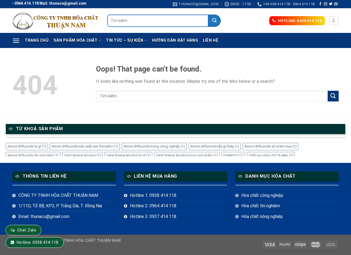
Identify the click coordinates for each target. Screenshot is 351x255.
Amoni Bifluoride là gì (26, 146)
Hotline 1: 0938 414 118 (153, 195)
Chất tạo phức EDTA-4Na (271, 155)
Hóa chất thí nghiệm (260, 205)
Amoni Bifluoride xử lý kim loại (270, 146)
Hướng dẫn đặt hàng (175, 40)
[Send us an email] (336, 4)
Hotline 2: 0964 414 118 (153, 205)
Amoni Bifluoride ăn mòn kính (33, 155)
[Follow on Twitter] (330, 4)
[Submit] (214, 21)
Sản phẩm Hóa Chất (75, 40)
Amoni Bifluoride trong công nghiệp (154, 146)
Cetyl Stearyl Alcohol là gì (128, 155)
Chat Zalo (26, 230)
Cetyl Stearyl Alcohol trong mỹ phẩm (187, 155)
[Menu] (16, 40)
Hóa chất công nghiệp (262, 195)
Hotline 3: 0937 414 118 (153, 216)
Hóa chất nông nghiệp (262, 216)
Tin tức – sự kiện (124, 40)
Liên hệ (210, 40)
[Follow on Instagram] (325, 4)
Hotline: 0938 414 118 (37, 242)
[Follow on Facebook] (320, 4)
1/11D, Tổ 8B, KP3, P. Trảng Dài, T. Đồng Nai (60, 205)
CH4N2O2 (233, 155)
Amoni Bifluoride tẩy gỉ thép (214, 146)
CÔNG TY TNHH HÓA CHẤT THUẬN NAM (58, 195)
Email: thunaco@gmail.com (43, 216)
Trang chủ (37, 40)
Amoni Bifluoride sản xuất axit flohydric (85, 146)
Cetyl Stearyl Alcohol (82, 155)
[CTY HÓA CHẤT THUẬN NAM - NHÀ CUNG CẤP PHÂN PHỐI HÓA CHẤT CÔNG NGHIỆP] (55, 20)
